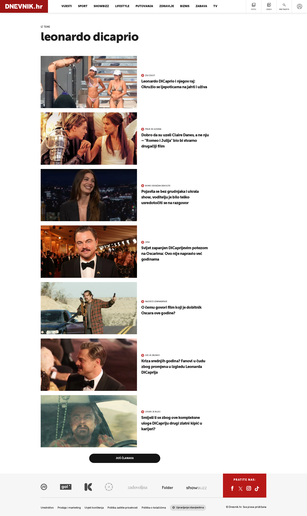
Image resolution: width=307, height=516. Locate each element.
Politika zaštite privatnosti (122, 507)
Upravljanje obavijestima (190, 507)
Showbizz (101, 6)
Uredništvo (47, 507)
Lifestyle (122, 6)
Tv (215, 6)
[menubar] (299, 6)
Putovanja (144, 6)
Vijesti (66, 6)
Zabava (201, 6)
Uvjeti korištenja (94, 507)
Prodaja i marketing (69, 507)
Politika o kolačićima (154, 507)
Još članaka (125, 458)
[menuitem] (299, 6)
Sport (82, 6)
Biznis (184, 6)
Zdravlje (166, 6)
